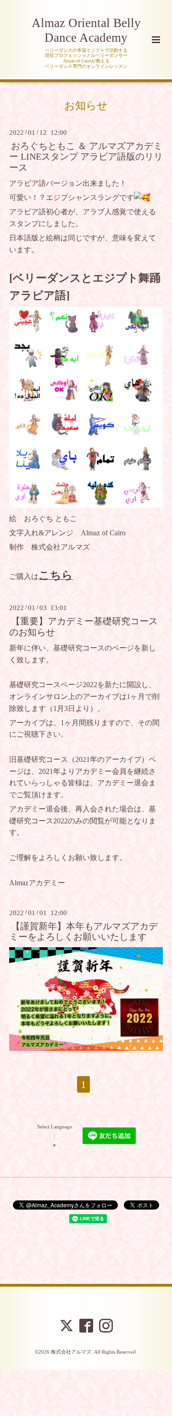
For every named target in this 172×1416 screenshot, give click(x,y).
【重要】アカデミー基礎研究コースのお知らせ (83, 626)
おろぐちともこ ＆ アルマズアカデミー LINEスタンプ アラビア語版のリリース (86, 156)
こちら (56, 575)
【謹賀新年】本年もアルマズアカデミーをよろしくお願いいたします (83, 932)
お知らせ (86, 105)
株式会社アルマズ (71, 1352)
